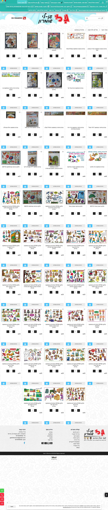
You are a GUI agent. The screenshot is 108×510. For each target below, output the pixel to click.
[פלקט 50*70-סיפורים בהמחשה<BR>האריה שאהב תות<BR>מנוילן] (11, 283)
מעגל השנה (76, 444)
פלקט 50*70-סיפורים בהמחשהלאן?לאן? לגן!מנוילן (97, 247)
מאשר (11, 506)
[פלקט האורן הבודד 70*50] (97, 204)
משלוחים (50, 436)
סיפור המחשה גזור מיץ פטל (32, 128)
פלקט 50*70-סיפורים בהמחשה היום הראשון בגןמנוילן (32, 404)
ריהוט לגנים (76, 432)
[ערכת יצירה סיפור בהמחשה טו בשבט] (11, 77)
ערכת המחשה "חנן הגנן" (97, 88)
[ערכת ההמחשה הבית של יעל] (75, 83)
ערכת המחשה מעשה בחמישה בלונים (54, 89)
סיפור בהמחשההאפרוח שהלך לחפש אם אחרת (54, 167)
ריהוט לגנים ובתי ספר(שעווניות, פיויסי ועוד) (18, 6)
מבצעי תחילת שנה (93, 3)
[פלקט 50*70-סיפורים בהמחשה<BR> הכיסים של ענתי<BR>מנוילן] (32, 322)
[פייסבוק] (106, 2)
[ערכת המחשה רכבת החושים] (32, 48)
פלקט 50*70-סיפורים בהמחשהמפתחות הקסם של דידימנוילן (75, 326)
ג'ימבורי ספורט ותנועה (41, 6)
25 (19, 176)
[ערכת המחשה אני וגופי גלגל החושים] (54, 48)
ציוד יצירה (76, 440)
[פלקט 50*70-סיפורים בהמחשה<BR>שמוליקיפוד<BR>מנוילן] (32, 242)
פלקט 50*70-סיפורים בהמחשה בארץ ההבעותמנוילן (10, 326)
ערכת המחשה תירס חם (11, 49)
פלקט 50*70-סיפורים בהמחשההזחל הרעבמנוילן (10, 365)
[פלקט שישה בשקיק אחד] (75, 204)
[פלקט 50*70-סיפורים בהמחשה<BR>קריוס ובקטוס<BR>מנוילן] (32, 361)
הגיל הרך (72, 10)
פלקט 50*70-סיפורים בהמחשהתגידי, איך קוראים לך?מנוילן (54, 286)
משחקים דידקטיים (74, 442)
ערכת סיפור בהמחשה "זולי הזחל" (97, 128)
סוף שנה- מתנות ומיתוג (80, 3)
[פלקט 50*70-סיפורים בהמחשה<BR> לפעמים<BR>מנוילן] (97, 322)
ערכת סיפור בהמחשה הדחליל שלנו (54, 128)
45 (106, 176)
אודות (50, 432)
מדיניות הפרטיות (67, 507)
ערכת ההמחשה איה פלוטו (97, 167)
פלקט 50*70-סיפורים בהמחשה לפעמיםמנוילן (97, 326)
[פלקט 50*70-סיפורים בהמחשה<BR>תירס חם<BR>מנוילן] (75, 400)
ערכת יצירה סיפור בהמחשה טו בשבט (11, 89)
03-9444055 (19, 436)
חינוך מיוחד (76, 438)
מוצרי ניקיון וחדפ (56, 3)
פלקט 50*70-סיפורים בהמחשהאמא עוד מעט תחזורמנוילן (97, 286)
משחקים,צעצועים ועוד (79, 6)
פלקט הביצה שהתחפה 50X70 (32, 206)
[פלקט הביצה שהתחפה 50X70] (32, 204)
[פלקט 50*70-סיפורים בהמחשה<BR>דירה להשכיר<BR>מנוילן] (11, 242)
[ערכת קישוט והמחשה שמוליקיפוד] (75, 39)
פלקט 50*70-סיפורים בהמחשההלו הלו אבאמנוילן (75, 247)
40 (41, 58)
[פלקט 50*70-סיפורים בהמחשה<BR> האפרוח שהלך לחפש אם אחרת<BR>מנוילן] (32, 283)
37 (41, 137)
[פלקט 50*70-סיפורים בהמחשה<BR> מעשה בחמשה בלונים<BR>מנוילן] (75, 283)
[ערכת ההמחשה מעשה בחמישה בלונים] (75, 163)
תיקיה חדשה (32, 10)
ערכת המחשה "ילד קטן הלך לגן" (32, 167)
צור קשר (51, 10)
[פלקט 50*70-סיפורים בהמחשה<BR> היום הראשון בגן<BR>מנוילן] (32, 401)
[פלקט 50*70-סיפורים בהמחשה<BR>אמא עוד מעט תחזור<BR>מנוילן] (97, 282)
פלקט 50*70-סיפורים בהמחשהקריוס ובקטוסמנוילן (32, 365)
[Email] (2, 500)
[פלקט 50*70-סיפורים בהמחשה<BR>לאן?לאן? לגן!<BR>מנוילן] (97, 244)
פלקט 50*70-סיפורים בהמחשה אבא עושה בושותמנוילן (54, 326)
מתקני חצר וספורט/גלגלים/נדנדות (60, 6)
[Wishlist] (4, 2)
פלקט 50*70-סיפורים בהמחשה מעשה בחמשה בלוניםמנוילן (75, 286)
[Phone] (2, 495)
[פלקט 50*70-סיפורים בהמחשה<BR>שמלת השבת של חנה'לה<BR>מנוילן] (54, 243)
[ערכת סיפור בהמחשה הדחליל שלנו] (54, 115)
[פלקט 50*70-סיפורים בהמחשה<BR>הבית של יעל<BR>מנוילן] (54, 400)
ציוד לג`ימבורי (75, 434)
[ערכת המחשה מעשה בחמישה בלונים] (54, 87)
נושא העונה (21, 3)
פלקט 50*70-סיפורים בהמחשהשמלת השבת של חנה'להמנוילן (54, 247)
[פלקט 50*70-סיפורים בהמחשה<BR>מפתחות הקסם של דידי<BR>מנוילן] (75, 322)
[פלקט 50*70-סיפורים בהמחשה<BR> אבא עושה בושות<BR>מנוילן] (54, 322)
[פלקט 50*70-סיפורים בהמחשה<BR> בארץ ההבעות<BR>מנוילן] (11, 322)
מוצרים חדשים (68, 3)
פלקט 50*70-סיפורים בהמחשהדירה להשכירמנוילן (10, 247)
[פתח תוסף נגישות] (106, 495)
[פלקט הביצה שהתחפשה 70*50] (11, 164)
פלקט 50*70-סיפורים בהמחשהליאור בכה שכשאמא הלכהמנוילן (10, 207)
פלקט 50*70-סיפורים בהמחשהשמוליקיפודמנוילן (32, 247)
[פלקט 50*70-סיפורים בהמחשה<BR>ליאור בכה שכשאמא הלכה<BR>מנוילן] (11, 205)
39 (63, 58)
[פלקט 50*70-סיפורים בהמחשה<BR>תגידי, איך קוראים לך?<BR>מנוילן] (54, 283)
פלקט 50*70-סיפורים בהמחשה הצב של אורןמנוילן (97, 365)
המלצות (50, 434)
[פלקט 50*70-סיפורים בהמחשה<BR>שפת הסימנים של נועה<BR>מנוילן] (54, 361)
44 (106, 58)
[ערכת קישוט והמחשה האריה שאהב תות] (97, 39)
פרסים (57, 10)
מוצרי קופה (44, 3)
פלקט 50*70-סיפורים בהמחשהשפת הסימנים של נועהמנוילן (54, 365)
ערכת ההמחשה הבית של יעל (75, 88)
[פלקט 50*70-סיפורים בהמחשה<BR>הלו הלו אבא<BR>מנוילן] (75, 243)
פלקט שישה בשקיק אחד (75, 206)
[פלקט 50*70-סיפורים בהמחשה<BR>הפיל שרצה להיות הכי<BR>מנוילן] (54, 204)
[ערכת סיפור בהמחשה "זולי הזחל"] (97, 115)
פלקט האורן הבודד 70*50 (97, 206)
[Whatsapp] (2, 491)
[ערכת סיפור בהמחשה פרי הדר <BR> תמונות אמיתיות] (75, 115)
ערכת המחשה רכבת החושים (32, 49)
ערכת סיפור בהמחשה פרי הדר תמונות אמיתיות (75, 128)
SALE (77, 448)
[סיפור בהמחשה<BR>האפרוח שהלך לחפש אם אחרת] (54, 166)
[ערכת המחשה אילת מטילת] (10, 126)
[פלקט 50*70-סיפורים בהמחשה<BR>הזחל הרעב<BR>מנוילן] (11, 361)
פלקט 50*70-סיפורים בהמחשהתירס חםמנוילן (75, 404)
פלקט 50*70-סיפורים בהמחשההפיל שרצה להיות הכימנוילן (54, 207)
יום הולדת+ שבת (32, 3)
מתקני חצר (76, 436)
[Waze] (2, 504)
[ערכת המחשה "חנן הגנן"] (97, 87)
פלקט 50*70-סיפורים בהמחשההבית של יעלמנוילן (54, 404)
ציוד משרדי (76, 446)
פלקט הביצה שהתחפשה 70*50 (10, 167)
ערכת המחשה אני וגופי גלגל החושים (54, 49)
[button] (90, 68)
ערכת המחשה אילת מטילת (11, 128)
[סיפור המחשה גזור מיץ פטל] (32, 126)
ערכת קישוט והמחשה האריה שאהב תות (97, 49)
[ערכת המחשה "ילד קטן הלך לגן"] (32, 166)
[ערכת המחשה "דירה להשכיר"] (32, 87)
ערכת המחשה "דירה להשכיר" (32, 88)
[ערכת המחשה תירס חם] (11, 48)
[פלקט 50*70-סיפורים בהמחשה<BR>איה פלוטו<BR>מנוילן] (75, 361)
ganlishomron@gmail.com (17, 438)
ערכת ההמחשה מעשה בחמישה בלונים (75, 167)
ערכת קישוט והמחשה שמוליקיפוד (75, 49)
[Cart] (1, 2)
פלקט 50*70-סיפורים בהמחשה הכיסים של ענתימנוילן (32, 326)
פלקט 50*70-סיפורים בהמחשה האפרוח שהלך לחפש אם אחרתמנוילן (32, 286)
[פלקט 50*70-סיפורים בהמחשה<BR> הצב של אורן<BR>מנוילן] (97, 361)
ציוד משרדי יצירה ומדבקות (97, 6)
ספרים (64, 10)
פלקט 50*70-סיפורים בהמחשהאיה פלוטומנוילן (75, 365)
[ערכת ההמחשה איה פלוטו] (97, 161)
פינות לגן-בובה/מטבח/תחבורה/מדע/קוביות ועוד (91, 10)
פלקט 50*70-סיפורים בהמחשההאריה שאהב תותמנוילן (10, 286)
